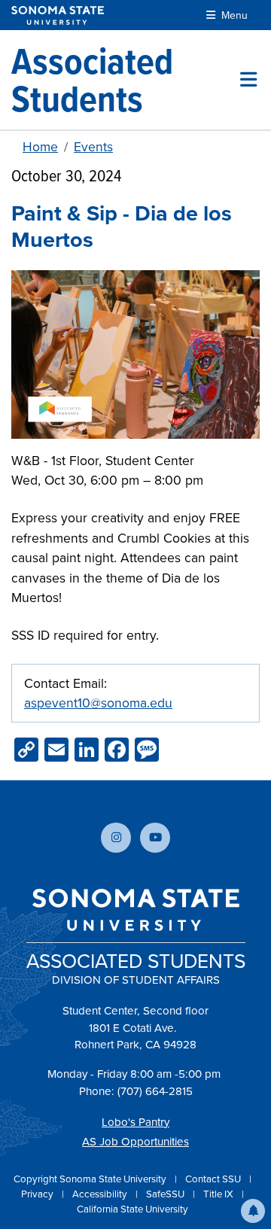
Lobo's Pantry (135, 1122)
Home (40, 147)
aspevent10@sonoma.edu (98, 703)
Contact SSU (214, 1179)
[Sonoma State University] (57, 15)
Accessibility (100, 1194)
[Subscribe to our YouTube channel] (155, 838)
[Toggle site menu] (248, 79)
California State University (132, 1209)
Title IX (219, 1194)
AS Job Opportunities (135, 1141)
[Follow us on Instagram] (116, 838)
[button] (253, 1211)
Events (93, 147)
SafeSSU (166, 1194)
